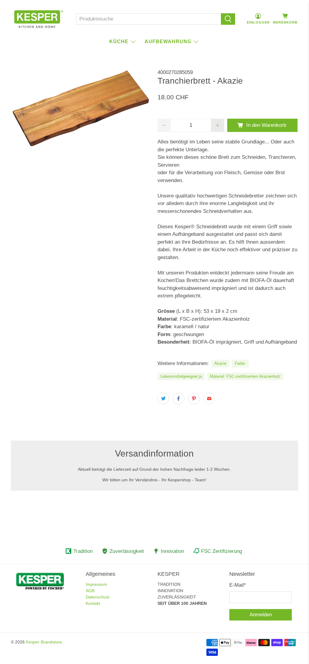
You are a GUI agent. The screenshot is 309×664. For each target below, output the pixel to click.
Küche (119, 41)
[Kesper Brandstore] (38, 19)
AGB (90, 590)
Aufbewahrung (168, 41)
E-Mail (237, 585)
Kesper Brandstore (44, 642)
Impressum (96, 584)
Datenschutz (98, 597)
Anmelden (261, 614)
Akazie (220, 363)
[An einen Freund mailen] (209, 398)
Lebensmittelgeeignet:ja (181, 376)
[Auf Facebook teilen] (178, 398)
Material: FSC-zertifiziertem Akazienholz (245, 376)
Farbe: (240, 363)
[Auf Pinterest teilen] (194, 398)
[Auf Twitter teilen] (163, 398)
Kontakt (93, 603)
